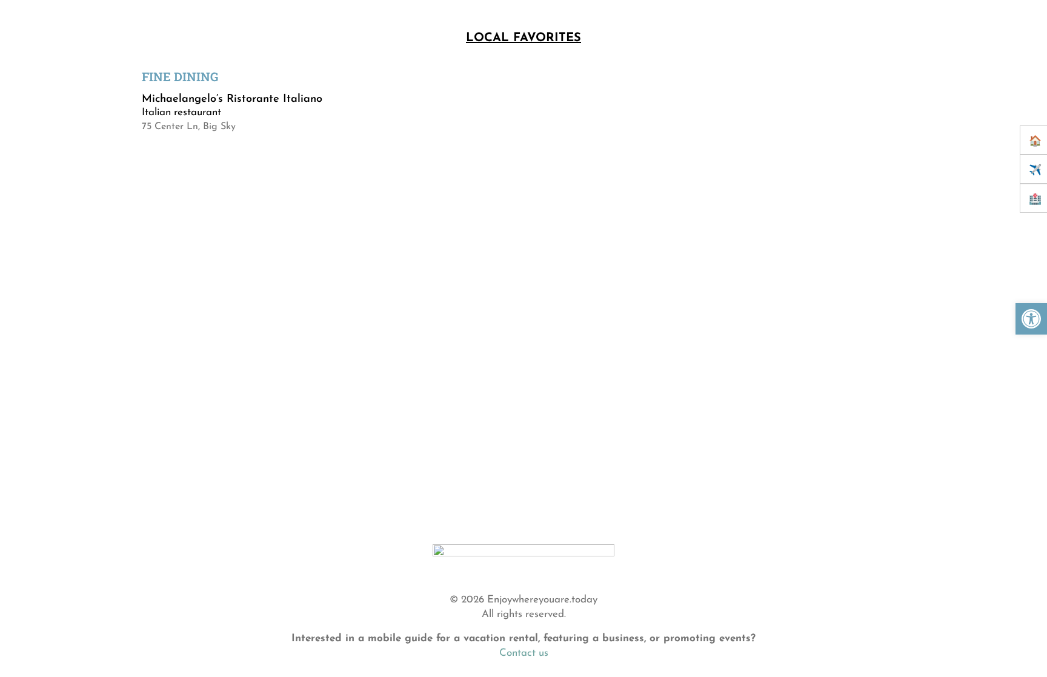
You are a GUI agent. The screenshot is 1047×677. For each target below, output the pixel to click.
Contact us (523, 653)
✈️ (1035, 170)
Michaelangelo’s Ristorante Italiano (234, 99)
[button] (1031, 319)
